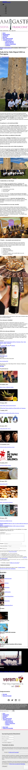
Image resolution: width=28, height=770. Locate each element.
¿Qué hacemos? (9, 721)
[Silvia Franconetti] (2, 578)
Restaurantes (6, 714)
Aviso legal (5, 1)
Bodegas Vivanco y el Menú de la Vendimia (6, 387)
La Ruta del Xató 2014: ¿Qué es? (5, 428)
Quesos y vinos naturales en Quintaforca (6, 502)
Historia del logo (9, 722)
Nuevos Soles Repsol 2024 (4, 361)
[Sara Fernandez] (2, 591)
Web (1, 548)
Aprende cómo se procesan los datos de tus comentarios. (12, 568)
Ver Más (2, 366)
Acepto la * (11, 752)
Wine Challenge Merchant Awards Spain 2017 (12, 671)
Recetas (5, 717)
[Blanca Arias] (2, 600)
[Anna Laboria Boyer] (2, 605)
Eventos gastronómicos (6, 48)
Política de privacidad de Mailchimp (17, 763)
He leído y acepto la (11, 562)
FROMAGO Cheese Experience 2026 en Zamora (11, 644)
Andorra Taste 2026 (4, 620)
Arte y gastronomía (7, 718)
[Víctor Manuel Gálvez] (2, 596)
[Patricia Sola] (2, 587)
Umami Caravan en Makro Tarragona (6, 520)
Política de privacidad (14, 562)
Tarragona (9, 343)
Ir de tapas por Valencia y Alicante (5, 465)
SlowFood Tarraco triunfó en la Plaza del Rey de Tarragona (9, 413)
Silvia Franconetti (5, 56)
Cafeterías (5, 716)
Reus (22, 341)
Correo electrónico (4, 546)
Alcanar (1, 341)
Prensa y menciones (10, 723)
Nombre (2, 543)
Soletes (4, 343)
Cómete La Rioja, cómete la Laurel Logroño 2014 (8, 405)
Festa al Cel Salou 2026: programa (7, 632)
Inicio (4, 713)
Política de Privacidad (6, 2)
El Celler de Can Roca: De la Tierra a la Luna (7, 447)
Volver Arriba (3, 709)
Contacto (7, 724)
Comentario (3, 532)
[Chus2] (2, 583)
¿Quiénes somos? (7, 719)
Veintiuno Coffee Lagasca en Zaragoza (12, 525)
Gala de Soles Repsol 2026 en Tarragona (12, 341)
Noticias (2, 667)
